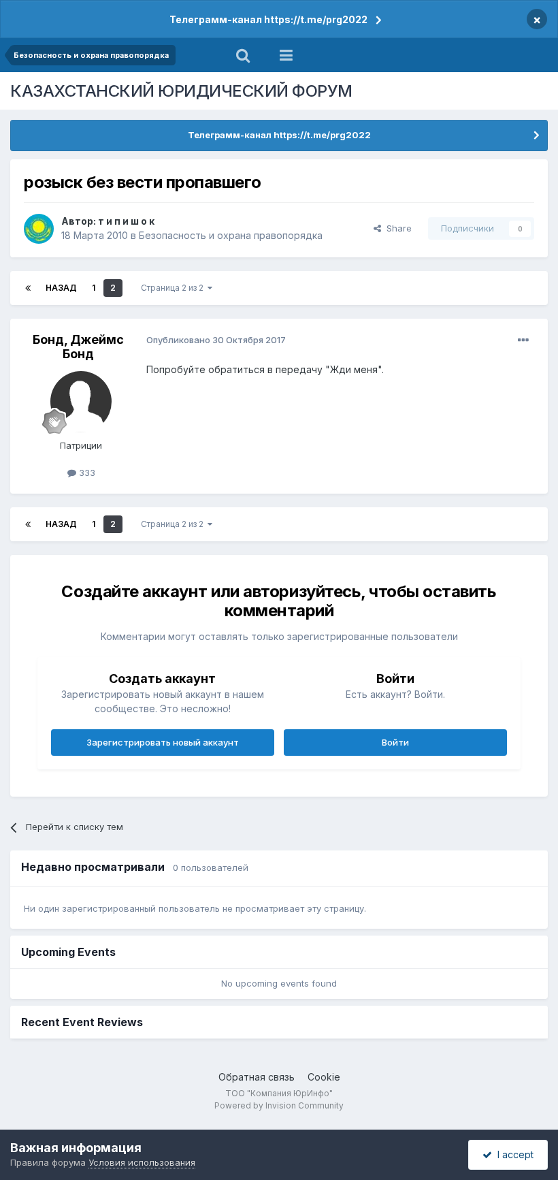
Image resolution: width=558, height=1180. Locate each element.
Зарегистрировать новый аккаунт (162, 742)
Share (396, 228)
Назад (61, 288)
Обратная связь (256, 1077)
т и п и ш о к (126, 221)
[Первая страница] (27, 288)
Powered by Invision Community (279, 1105)
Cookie (324, 1077)
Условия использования (141, 1162)
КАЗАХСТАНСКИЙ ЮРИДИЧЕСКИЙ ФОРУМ (181, 91)
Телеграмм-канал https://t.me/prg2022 (268, 19)
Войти (395, 742)
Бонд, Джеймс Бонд (78, 347)
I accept (513, 1154)
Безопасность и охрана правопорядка (231, 235)
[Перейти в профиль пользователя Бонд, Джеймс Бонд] (81, 401)
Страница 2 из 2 (174, 288)
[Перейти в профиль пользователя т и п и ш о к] (39, 229)
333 (85, 472)
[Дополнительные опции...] (523, 340)
